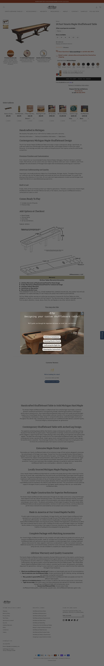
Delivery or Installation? (52, 337)
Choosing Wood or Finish (52, 341)
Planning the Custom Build (52, 349)
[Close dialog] (82, 313)
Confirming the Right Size (52, 345)
